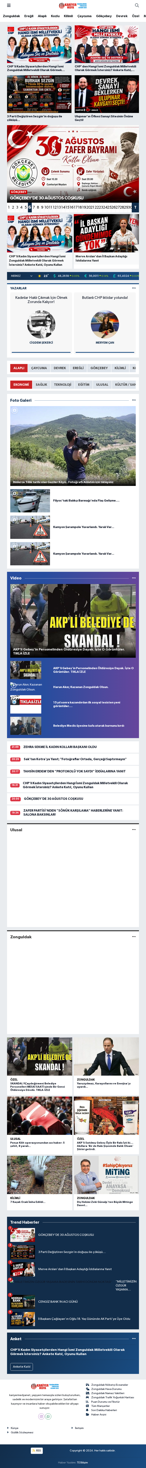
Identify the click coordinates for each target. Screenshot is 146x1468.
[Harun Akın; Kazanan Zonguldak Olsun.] (30, 687)
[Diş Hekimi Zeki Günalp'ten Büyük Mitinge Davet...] (106, 1175)
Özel (135, 16)
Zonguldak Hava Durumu (106, 1389)
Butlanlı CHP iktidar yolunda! (105, 298)
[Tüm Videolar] (134, 578)
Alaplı (42, 16)
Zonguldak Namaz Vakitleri (107, 1393)
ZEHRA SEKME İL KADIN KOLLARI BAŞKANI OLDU (60, 747)
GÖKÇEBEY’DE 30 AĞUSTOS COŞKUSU (53, 798)
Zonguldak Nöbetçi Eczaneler (109, 1384)
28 (122, 207)
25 (109, 207)
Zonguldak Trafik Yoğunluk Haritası (112, 1397)
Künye (14, 1428)
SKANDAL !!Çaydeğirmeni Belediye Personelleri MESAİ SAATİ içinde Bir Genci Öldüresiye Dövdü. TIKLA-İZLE (37, 1086)
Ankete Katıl (21, 1366)
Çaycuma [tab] (39, 368)
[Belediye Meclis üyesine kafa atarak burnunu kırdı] (25, 725)
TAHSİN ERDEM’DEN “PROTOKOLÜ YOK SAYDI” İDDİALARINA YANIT (74, 771)
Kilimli (68, 16)
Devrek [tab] (60, 368)
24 (105, 207)
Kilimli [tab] (120, 368)
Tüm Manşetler (100, 1406)
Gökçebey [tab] (99, 368)
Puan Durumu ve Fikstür (105, 1401)
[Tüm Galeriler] (134, 400)
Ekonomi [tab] (21, 384)
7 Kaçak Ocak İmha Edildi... (27, 1202)
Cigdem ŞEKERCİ (41, 342)
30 (130, 207)
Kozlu (55, 16)
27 (117, 207)
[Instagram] (41, 1416)
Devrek (121, 16)
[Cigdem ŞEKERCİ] (41, 324)
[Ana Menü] (9, 5)
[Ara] (137, 5)
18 (80, 207)
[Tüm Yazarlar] (134, 288)
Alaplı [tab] (18, 368)
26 (113, 207)
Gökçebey (104, 16)
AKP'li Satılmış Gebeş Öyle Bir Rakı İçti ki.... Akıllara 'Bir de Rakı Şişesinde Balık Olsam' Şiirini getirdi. (105, 1146)
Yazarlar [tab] (18, 288)
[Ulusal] (134, 829)
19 (84, 207)
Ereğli (28, 16)
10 (46, 207)
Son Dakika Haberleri (104, 1410)
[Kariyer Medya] (73, 5)
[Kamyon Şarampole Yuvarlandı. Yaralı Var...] (30, 527)
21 (92, 207)
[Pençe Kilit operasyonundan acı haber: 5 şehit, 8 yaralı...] (39, 1116)
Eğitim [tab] (83, 384)
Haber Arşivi (98, 1414)
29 (126, 207)
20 (88, 207)
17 (76, 207)
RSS (38, 1450)
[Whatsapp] (48, 1416)
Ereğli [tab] (78, 368)
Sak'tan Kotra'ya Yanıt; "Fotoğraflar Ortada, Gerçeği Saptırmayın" (75, 759)
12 (55, 207)
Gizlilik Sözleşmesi (22, 1432)
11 (50, 207)
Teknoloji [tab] (62, 384)
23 (101, 207)
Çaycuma (84, 16)
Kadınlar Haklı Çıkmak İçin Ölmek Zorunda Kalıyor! (41, 300)
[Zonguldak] (134, 936)
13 (59, 207)
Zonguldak (11, 16)
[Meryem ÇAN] (105, 324)
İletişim (79, 1428)
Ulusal (16, 830)
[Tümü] (134, 1339)
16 (71, 207)
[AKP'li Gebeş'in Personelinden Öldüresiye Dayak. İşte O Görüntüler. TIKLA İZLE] (25, 670)
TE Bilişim (82, 1462)
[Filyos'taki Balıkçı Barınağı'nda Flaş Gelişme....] (30, 500)
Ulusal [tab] (102, 384)
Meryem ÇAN (105, 342)
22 (96, 207)
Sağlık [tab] (41, 384)
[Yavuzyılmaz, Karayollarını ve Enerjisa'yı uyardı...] (106, 1056)
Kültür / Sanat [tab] (128, 384)
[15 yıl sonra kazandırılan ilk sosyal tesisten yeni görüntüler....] (25, 704)
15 (67, 207)
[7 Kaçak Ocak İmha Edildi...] (39, 1175)
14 (63, 207)
